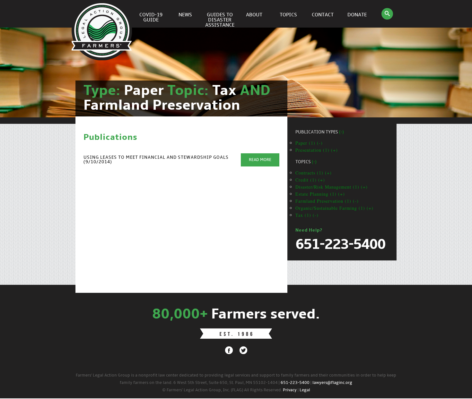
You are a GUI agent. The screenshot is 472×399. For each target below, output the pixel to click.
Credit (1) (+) (310, 180)
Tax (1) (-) (307, 215)
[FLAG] (103, 14)
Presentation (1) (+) (316, 150)
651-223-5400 (295, 383)
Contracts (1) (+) (313, 173)
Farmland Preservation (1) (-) (327, 201)
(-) (341, 132)
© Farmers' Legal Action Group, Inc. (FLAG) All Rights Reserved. (222, 390)
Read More (260, 160)
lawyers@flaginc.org (332, 383)
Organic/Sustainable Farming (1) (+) (334, 208)
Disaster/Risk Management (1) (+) (331, 187)
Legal (305, 390)
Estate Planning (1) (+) (320, 194)
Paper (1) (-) (309, 143)
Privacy (290, 390)
